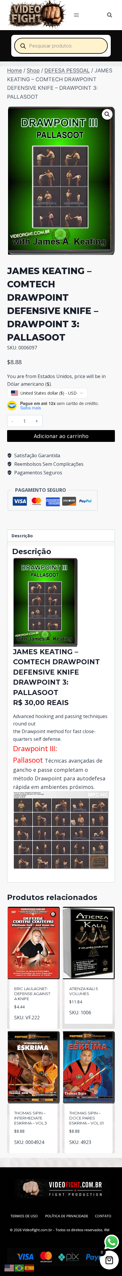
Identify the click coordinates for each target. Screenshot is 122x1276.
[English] (9, 1267)
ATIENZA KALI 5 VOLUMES (83, 991)
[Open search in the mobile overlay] (61, 46)
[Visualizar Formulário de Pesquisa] (109, 15)
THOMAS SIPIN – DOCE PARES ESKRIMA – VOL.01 (86, 1118)
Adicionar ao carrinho (61, 436)
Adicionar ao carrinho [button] (34, 1023)
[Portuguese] (20, 1267)
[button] (107, 114)
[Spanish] (30, 1267)
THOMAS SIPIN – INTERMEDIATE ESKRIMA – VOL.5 (30, 1118)
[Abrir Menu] (76, 14)
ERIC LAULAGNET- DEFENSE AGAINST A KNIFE (32, 993)
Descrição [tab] (22, 535)
